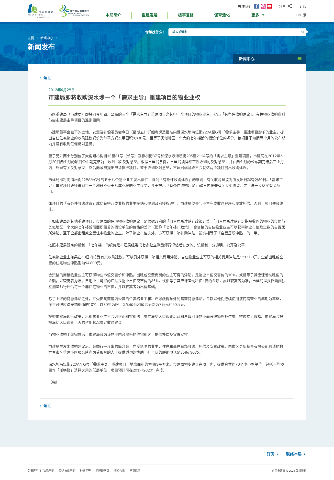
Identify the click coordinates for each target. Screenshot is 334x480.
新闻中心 (46, 38)
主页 (31, 38)
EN (298, 15)
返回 (47, 78)
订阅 (303, 6)
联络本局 (294, 454)
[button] (258, 16)
